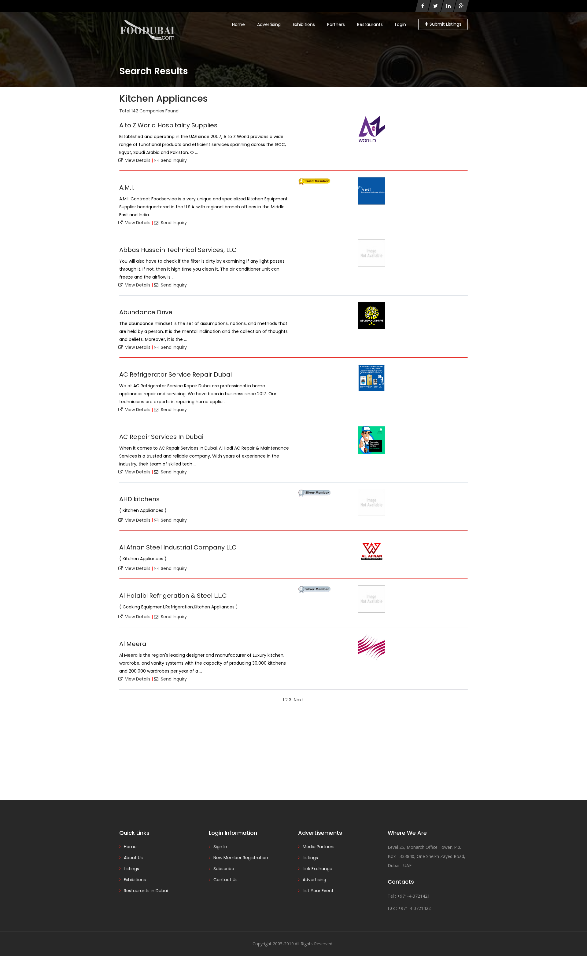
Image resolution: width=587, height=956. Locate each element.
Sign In (220, 847)
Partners (336, 24)
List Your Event (318, 891)
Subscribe (223, 869)
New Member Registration (240, 858)
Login (400, 24)
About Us (133, 858)
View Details (136, 160)
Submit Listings (445, 24)
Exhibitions (304, 24)
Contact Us (225, 880)
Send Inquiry (172, 160)
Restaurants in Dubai (146, 891)
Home (238, 24)
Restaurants (370, 24)
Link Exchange (317, 869)
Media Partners (318, 847)
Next (298, 700)
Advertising (269, 24)
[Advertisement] (293, 751)
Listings (131, 869)
